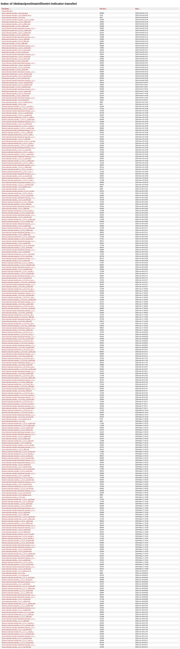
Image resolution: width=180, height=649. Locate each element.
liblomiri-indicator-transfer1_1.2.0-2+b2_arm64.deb (18, 352)
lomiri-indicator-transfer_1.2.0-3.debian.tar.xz (16, 419)
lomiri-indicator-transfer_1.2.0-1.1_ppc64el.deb (17, 113)
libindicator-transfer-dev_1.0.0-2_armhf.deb (16, 65)
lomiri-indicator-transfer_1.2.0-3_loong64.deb (17, 484)
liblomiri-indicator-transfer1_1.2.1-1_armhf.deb (17, 579)
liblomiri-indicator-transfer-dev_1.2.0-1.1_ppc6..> (18, 108)
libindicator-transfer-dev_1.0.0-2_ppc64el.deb (17, 74)
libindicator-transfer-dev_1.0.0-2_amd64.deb (16, 30)
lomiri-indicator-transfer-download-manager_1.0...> (18, 28)
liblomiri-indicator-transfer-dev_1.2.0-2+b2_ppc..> (18, 393)
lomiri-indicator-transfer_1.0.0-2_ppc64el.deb (17, 76)
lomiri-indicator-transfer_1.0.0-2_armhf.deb (16, 67)
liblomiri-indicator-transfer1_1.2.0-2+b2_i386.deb (18, 386)
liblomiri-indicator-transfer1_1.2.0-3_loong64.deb (18, 480)
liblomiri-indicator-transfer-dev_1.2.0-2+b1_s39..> (18, 323)
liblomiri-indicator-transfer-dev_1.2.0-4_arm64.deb (18, 516)
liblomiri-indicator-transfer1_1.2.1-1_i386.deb (17, 616)
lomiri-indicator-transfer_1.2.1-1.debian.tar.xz (16, 571)
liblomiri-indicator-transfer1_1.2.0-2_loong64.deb (18, 273)
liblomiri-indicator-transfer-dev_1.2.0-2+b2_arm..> (18, 349)
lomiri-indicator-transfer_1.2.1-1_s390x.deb (16, 601)
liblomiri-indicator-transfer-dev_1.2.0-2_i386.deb (18, 202)
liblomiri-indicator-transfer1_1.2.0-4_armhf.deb (17, 503)
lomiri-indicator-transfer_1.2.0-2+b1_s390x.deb (17, 330)
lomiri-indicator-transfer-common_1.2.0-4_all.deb (18, 534)
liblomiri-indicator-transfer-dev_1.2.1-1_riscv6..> (17, 640)
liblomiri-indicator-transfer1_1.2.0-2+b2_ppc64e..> (18, 395)
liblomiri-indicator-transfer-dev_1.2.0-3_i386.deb (18, 441)
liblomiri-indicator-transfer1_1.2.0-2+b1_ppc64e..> (18, 291)
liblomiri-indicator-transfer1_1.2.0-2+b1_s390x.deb (18, 326)
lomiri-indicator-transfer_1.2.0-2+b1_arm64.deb (17, 286)
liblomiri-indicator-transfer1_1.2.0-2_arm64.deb (17, 239)
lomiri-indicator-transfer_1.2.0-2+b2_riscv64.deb (18, 417)
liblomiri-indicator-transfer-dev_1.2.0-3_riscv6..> (17, 486)
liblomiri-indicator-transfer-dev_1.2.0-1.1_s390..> (18, 163)
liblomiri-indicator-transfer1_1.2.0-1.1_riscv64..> (17, 169)
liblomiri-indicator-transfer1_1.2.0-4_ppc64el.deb (18, 543)
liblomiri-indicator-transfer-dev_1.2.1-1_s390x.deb (18, 588)
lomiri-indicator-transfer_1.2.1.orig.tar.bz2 (15, 575)
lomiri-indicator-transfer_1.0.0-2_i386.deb (15, 41)
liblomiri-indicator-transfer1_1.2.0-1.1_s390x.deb (18, 161)
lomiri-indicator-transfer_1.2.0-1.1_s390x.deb (17, 167)
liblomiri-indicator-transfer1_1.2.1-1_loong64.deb (18, 634)
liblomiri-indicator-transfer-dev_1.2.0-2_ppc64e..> (18, 210)
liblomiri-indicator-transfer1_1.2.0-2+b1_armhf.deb (18, 308)
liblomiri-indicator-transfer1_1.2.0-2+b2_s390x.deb (18, 378)
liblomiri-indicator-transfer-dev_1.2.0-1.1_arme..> (18, 143)
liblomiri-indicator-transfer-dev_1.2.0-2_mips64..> (18, 263)
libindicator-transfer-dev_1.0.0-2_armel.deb (16, 56)
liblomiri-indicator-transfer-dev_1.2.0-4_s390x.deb (18, 519)
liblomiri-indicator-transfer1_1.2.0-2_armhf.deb (17, 247)
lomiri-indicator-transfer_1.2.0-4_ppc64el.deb (17, 551)
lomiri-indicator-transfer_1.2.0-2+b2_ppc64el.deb (18, 399)
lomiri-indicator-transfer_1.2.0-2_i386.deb (15, 208)
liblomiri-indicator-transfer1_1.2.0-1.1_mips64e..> (18, 178)
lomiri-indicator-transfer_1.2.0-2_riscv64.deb (16, 200)
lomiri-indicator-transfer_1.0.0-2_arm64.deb (16, 50)
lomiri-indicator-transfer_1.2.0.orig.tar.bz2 (15, 100)
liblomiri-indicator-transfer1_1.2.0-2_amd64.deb (17, 221)
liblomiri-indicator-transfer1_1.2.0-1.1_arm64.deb (18, 128)
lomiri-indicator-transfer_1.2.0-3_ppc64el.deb (17, 467)
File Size (103, 8)
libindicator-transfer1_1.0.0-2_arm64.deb (15, 52)
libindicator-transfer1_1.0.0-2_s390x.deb (15, 26)
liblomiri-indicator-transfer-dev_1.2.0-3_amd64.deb (18, 423)
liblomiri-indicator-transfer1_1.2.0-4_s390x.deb (17, 523)
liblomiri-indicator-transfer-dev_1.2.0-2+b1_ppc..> (18, 289)
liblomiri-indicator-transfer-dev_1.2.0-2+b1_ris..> (18, 332)
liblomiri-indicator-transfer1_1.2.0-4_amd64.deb (17, 556)
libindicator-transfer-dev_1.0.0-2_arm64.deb (16, 48)
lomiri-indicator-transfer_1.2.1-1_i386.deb (15, 621)
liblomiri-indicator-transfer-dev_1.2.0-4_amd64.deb (18, 553)
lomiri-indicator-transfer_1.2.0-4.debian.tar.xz (16, 495)
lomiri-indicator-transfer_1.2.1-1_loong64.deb (17, 638)
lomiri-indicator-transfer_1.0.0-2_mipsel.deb (16, 93)
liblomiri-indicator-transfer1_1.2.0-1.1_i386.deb (17, 132)
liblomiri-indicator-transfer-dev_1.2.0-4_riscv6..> (17, 562)
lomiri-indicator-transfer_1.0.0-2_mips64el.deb (17, 85)
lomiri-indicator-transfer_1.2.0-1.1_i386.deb (16, 139)
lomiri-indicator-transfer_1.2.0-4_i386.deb (15, 514)
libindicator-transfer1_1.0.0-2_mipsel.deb (15, 95)
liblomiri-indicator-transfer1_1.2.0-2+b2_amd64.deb (19, 369)
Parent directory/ (7, 11)
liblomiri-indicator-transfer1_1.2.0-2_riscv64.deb (17, 195)
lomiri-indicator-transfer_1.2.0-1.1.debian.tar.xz (17, 102)
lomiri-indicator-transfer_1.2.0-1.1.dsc (14, 104)
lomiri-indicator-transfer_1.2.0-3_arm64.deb (16, 464)
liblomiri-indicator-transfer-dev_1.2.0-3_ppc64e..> (18, 454)
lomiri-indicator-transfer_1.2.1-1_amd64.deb (16, 610)
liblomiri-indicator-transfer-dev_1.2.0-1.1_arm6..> (18, 126)
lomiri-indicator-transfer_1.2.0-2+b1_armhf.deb (17, 313)
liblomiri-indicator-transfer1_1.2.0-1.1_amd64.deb (18, 119)
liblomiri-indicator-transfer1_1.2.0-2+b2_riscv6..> (18, 412)
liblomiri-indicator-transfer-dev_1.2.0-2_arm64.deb (18, 236)
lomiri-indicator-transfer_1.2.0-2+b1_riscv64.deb (18, 339)
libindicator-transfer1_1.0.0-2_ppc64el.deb (16, 78)
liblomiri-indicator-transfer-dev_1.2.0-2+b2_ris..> (18, 410)
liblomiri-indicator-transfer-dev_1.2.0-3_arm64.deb (18, 451)
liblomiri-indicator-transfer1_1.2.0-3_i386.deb (17, 443)
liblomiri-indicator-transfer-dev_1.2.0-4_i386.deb (18, 501)
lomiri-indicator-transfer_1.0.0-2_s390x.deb (16, 24)
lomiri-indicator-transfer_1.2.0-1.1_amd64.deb (17, 115)
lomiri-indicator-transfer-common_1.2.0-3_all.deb (18, 445)
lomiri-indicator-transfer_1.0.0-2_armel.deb (16, 59)
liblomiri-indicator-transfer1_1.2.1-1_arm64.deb (17, 590)
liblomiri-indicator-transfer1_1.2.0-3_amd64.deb (17, 428)
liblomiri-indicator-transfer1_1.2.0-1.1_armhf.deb (18, 154)
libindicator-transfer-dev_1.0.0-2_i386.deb (16, 39)
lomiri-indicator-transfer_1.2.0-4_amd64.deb (16, 560)
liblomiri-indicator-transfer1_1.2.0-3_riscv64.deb (17, 488)
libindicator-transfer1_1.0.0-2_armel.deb (15, 61)
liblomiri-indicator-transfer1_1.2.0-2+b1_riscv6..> (18, 334)
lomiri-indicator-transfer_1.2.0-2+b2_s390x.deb (17, 382)
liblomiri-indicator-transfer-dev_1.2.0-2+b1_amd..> (18, 297)
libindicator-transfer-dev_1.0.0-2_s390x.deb (16, 22)
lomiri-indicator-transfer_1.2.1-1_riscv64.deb (16, 647)
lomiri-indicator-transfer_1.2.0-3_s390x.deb (16, 438)
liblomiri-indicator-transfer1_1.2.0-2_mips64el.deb (18, 265)
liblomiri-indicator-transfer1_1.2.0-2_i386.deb (17, 204)
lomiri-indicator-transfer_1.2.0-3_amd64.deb (16, 436)
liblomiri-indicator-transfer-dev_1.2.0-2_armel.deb (18, 254)
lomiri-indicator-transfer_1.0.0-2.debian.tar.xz (16, 15)
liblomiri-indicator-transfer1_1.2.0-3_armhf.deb (17, 471)
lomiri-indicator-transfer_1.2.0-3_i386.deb (15, 449)
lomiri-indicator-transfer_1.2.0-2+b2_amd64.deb (17, 373)
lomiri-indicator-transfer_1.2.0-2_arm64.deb (16, 243)
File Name (5, 8)
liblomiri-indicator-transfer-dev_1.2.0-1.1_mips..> (18, 180)
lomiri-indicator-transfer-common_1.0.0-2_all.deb (18, 19)
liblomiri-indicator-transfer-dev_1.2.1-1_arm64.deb (18, 586)
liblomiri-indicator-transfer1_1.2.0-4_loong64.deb (18, 540)
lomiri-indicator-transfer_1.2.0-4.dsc (13, 497)
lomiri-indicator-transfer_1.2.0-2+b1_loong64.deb (18, 347)
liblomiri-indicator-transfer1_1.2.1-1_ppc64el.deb (18, 625)
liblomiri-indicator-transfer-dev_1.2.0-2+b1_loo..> (18, 341)
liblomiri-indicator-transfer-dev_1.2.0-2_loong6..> (18, 271)
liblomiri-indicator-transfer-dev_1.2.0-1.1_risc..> (17, 171)
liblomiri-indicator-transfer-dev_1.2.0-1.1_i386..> (18, 134)
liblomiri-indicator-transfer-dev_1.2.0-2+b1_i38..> (18, 315)
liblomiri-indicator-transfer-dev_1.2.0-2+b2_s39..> (18, 375)
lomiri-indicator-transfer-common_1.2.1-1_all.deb (18, 612)
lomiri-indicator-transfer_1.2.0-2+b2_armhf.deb (17, 365)
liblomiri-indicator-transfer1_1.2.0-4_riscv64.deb (17, 564)
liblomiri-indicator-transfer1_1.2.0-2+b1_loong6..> (18, 343)
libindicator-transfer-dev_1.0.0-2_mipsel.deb (16, 91)
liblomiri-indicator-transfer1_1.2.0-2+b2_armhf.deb (18, 360)
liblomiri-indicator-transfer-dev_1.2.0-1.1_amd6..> (18, 117)
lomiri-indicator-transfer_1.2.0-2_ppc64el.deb (17, 217)
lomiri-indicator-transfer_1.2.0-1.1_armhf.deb (16, 158)
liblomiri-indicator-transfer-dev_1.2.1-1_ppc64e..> (18, 623)
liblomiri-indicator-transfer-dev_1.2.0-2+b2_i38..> (18, 384)
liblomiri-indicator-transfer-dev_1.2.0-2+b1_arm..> (18, 280)
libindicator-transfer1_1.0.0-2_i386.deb (14, 43)
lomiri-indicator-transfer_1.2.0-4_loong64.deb (17, 549)
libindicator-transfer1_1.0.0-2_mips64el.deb (16, 87)
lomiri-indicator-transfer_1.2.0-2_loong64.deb (17, 278)
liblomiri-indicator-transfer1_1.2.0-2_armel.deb (17, 256)
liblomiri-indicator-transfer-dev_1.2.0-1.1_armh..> (18, 152)
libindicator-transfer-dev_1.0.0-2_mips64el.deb (17, 82)
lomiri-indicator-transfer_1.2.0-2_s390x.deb (16, 234)
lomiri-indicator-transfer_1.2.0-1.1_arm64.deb (17, 124)
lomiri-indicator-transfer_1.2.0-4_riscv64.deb (16, 569)
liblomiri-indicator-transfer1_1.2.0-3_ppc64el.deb (18, 458)
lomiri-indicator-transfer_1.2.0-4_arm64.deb (16, 529)
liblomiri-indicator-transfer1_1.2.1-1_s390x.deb (17, 592)
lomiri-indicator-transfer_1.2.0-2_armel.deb (16, 260)
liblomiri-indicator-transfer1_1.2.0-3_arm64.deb (17, 456)
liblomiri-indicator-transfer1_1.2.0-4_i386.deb (17, 506)
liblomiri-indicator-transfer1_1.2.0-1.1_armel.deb (18, 145)
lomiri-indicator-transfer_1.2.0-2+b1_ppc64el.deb (18, 295)
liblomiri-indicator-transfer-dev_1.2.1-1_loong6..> (18, 632)
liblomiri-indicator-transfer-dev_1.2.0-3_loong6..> (18, 477)
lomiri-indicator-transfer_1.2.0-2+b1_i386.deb (17, 321)
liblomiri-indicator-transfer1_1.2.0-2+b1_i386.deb (18, 317)
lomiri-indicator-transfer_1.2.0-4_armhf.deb (16, 512)
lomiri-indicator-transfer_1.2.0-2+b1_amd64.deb (17, 304)
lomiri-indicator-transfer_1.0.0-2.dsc (13, 17)
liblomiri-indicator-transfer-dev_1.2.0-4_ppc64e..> (18, 538)
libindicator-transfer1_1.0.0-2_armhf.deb (15, 69)
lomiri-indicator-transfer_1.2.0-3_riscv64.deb (16, 493)
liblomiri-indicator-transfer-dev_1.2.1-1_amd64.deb (18, 603)
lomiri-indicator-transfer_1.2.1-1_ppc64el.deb (17, 629)
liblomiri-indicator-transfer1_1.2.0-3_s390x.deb (17, 430)
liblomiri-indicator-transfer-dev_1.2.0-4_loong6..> (18, 536)
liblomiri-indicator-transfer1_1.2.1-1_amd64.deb (17, 606)
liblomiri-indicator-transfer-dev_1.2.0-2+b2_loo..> (18, 401)
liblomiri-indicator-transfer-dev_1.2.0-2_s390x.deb (18, 228)
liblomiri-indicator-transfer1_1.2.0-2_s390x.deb (17, 230)
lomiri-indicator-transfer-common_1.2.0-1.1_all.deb (18, 141)
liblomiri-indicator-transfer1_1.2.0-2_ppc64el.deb (18, 213)
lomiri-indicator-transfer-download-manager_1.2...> (18, 111)
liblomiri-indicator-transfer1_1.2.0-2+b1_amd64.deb (19, 299)
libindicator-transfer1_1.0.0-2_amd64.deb (15, 35)
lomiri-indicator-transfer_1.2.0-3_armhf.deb (16, 475)
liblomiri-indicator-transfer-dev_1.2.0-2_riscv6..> (17, 193)
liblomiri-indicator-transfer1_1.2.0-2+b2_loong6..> (18, 404)
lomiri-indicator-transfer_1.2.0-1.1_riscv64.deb (17, 176)
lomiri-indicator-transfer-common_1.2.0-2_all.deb (18, 191)
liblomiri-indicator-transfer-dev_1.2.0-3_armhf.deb (18, 469)
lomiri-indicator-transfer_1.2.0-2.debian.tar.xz (16, 187)
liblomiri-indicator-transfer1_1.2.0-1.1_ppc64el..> (18, 106)
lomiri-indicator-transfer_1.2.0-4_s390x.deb (16, 532)
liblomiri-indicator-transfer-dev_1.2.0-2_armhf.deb (18, 245)
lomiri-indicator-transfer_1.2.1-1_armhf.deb (16, 584)
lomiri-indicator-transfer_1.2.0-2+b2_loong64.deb (18, 408)
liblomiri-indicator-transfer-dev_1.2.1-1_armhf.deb (18, 577)
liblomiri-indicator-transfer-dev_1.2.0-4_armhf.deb (18, 499)
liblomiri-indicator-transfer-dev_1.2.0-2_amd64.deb (18, 219)
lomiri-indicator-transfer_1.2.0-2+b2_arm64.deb (17, 356)
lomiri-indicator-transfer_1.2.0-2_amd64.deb (16, 226)
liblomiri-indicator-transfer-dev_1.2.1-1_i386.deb (18, 614)
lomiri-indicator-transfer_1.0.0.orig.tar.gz (15, 13)
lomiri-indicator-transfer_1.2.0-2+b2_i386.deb (17, 391)
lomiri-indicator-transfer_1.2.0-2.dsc (13, 189)
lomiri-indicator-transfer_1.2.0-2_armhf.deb (16, 252)
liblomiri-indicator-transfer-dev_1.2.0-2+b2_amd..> (18, 367)
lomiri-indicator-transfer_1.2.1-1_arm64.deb (16, 599)
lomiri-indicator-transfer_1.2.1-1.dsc (13, 573)
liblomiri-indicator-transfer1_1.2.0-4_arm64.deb (17, 521)
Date (137, 8)
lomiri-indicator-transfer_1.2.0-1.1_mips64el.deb (18, 184)
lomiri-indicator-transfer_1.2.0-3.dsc (13, 421)
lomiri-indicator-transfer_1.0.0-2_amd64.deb (16, 33)
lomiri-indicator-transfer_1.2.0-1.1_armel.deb (16, 150)
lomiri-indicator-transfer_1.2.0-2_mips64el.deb (17, 269)
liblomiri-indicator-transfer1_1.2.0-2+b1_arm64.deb (18, 282)
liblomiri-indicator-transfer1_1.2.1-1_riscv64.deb (17, 642)
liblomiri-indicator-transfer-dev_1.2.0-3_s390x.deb (18, 425)
